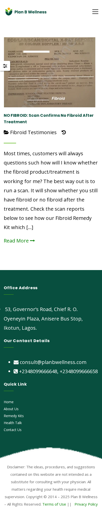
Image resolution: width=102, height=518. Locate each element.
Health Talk (13, 422)
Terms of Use (54, 504)
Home (9, 401)
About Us (11, 408)
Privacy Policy (86, 504)
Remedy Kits (14, 415)
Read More (17, 240)
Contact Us (13, 429)
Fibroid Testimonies (33, 132)
